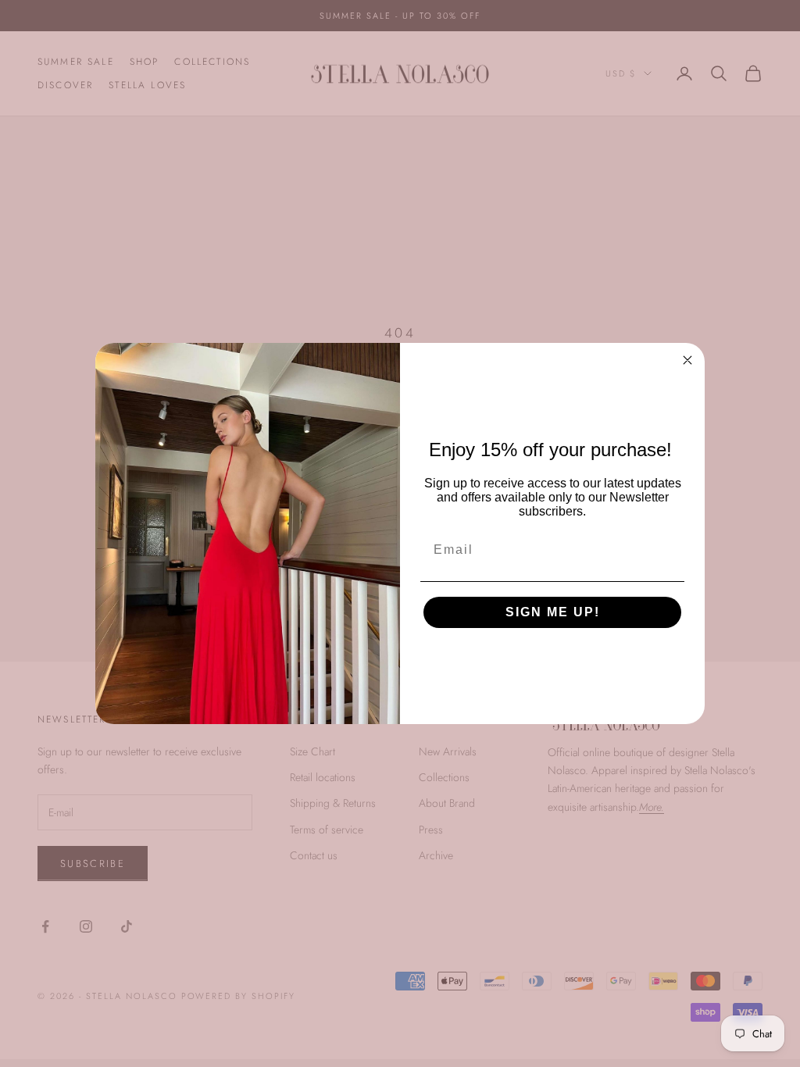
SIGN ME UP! (552, 612)
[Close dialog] (687, 360)
